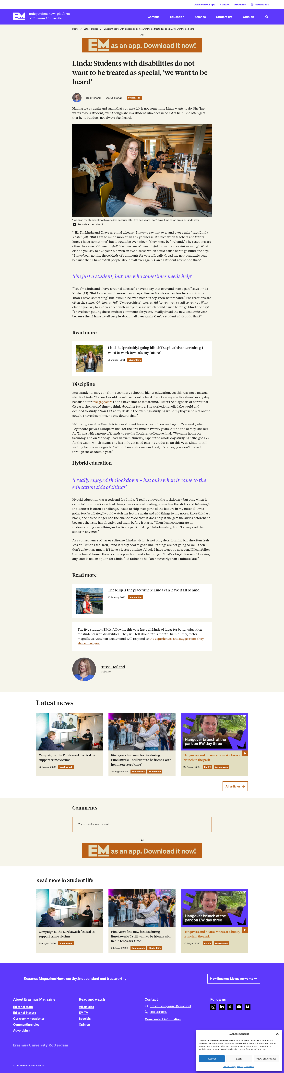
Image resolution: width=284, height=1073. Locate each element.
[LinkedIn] (222, 1007)
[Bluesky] (247, 1007)
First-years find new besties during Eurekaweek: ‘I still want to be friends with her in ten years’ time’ (141, 759)
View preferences (266, 1058)
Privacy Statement (245, 1066)
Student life (134, 98)
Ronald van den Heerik (91, 224)
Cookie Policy (229, 1066)
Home (75, 28)
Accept (212, 1058)
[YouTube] (239, 1007)
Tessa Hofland (92, 98)
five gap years (102, 402)
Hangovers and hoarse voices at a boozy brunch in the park (211, 757)
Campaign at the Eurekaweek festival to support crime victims (67, 757)
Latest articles (91, 28)
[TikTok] (230, 1007)
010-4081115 (158, 1012)
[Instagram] (213, 1007)
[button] (277, 1034)
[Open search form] (267, 17)
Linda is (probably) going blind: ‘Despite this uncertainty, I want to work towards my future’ (155, 350)
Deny (239, 1058)
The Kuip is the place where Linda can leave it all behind (154, 590)
